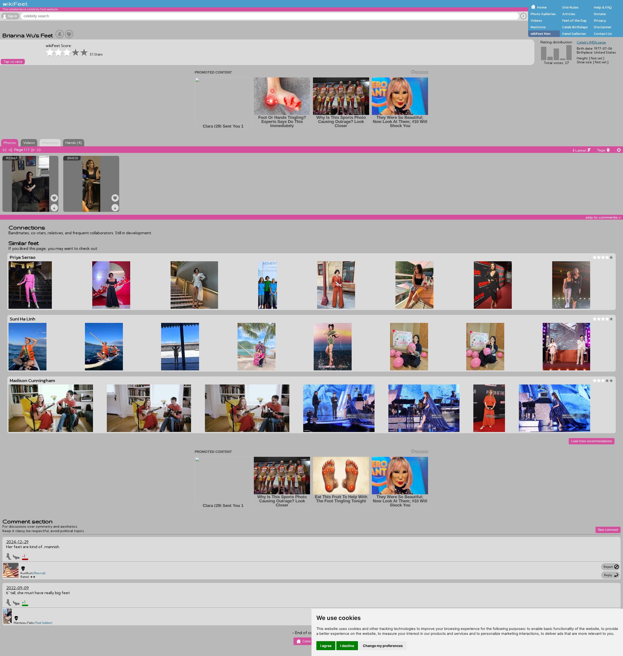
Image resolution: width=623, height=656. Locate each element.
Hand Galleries (574, 33)
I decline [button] (347, 646)
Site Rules (570, 7)
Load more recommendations (591, 441)
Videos (536, 20)
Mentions (538, 27)
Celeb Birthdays (575, 27)
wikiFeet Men (540, 33)
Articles (568, 14)
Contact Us (603, 33)
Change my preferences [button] (383, 646)
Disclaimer (602, 27)
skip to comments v (603, 217)
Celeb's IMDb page (591, 42)
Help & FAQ (603, 7)
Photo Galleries (543, 14)
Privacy (600, 20)
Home (542, 7)
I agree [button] (325, 646)
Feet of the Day (574, 20)
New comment (608, 530)
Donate (600, 14)
